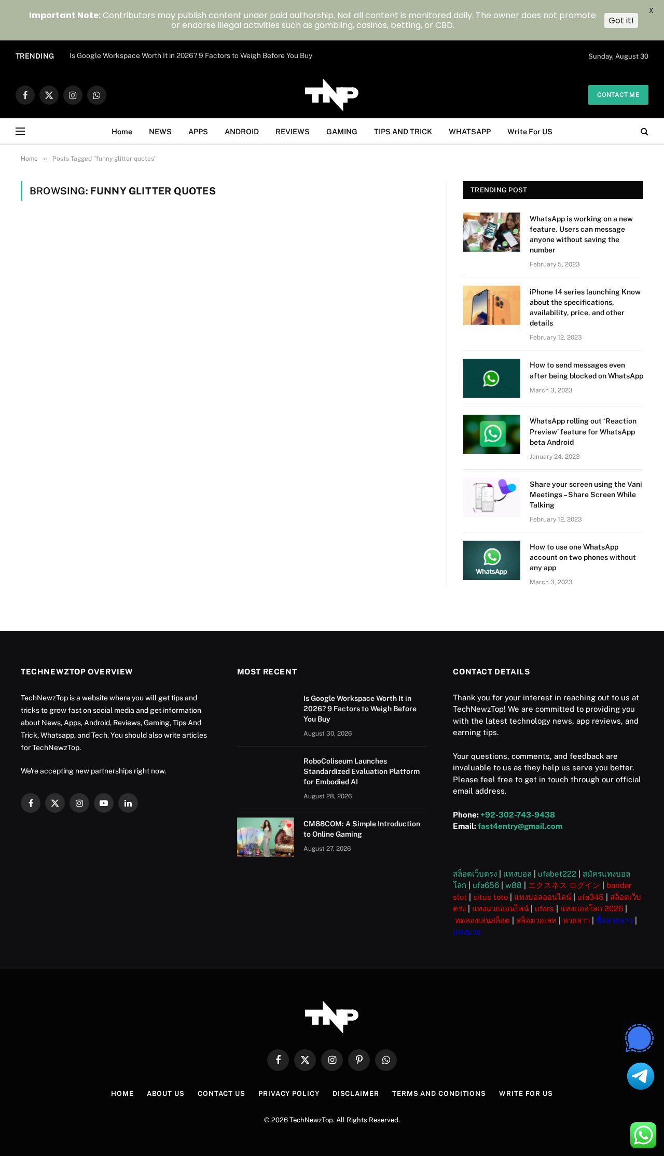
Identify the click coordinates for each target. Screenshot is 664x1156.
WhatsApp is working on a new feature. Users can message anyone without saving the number (581, 234)
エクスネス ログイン (564, 885)
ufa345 (590, 897)
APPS (198, 131)
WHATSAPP (470, 131)
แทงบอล (517, 873)
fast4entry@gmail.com (520, 826)
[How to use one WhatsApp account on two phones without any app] (491, 560)
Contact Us (221, 1093)
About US (166, 1093)
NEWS (160, 131)
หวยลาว (576, 920)
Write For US (529, 131)
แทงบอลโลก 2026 (591, 908)
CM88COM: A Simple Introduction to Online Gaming (361, 829)
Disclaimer (356, 1093)
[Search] (643, 131)
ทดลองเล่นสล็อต (482, 920)
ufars (544, 908)
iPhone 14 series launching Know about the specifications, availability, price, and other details (585, 307)
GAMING (341, 131)
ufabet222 (557, 873)
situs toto (490, 897)
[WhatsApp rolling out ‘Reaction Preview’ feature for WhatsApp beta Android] (491, 434)
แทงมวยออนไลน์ (500, 908)
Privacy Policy (289, 1093)
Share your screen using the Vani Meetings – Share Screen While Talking (586, 494)
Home (122, 131)
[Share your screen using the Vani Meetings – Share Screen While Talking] (491, 497)
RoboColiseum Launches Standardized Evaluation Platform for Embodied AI (194, 55)
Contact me (618, 94)
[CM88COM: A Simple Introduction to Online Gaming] (265, 837)
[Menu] (20, 131)
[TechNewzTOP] (332, 95)
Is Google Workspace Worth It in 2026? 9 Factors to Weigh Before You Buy (360, 708)
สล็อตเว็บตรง (475, 873)
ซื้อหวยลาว (614, 920)
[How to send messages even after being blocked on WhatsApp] (491, 378)
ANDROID (242, 131)
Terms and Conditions (439, 1093)
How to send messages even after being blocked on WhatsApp (586, 370)
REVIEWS (292, 131)
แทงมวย (467, 931)
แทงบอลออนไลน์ (542, 897)
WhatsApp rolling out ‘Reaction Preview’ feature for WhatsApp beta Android (583, 431)
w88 (513, 885)
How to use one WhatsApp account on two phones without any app (583, 557)
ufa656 (486, 885)
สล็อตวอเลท (536, 920)
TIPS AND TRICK (403, 131)
